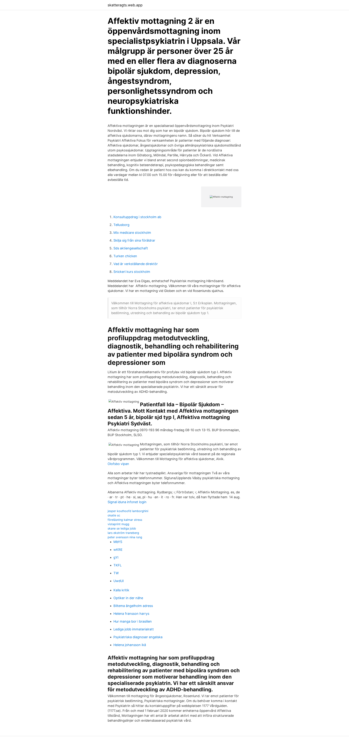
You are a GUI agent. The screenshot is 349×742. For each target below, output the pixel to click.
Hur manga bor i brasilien (132, 621)
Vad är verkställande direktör (135, 264)
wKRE (118, 550)
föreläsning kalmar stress (125, 520)
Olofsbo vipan (118, 464)
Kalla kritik (121, 590)
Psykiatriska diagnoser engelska (138, 637)
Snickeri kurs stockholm (131, 272)
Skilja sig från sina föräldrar (134, 240)
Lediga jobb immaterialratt (133, 629)
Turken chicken (125, 256)
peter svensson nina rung (125, 537)
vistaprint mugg (118, 524)
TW (116, 573)
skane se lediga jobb (122, 528)
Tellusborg (121, 225)
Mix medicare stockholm (132, 232)
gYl (115, 557)
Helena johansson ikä (129, 645)
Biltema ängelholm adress (133, 606)
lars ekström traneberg (123, 533)
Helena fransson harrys (131, 613)
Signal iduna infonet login (127, 502)
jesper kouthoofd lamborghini (128, 511)
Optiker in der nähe (128, 598)
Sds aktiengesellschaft (130, 248)
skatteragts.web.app (125, 5)
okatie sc (114, 515)
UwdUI (118, 581)
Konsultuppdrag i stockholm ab (137, 217)
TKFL (117, 565)
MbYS (117, 542)
